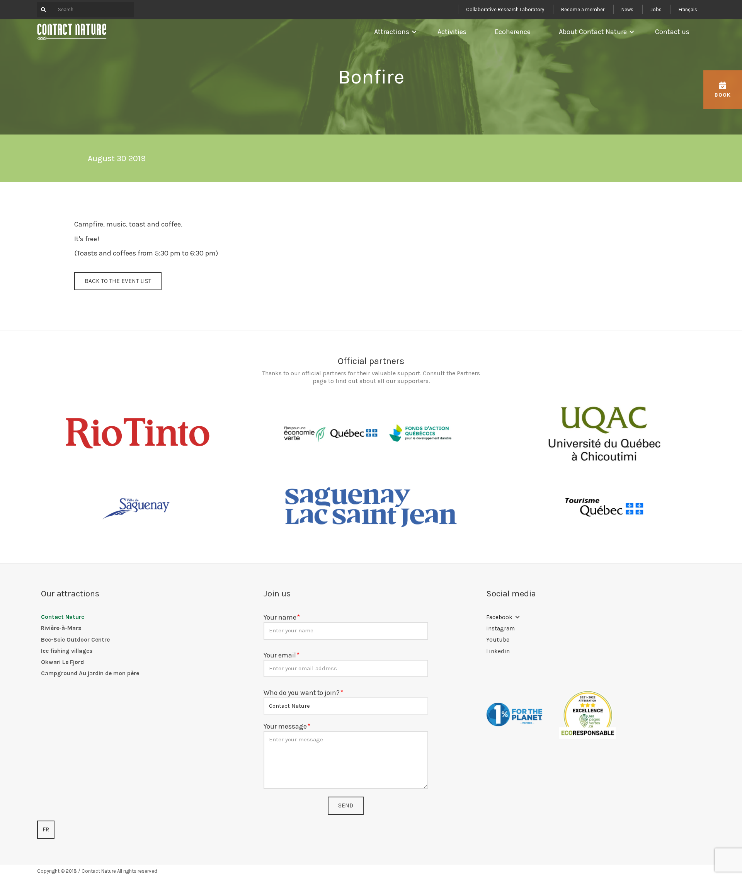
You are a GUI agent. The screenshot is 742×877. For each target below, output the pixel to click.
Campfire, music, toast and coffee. (128, 224)
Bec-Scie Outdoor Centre (75, 639)
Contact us (672, 31)
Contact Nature (62, 616)
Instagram (500, 628)
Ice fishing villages (66, 650)
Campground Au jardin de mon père (90, 673)
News (627, 9)
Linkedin (498, 651)
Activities (451, 31)
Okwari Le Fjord (62, 662)
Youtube (497, 639)
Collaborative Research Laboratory (505, 9)
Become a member (582, 9)
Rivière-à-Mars (61, 628)
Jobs (656, 9)
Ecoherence (513, 31)
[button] (393, 31)
